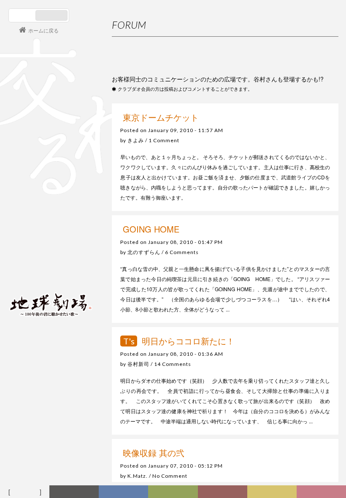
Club (322, 492)
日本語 (23, 15)
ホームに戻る (43, 30)
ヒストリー (174, 492)
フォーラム (26, 492)
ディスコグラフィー (123, 492)
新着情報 (76, 492)
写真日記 (273, 492)
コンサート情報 (34, 247)
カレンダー (224, 492)
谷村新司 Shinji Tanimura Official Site (50, 197)
